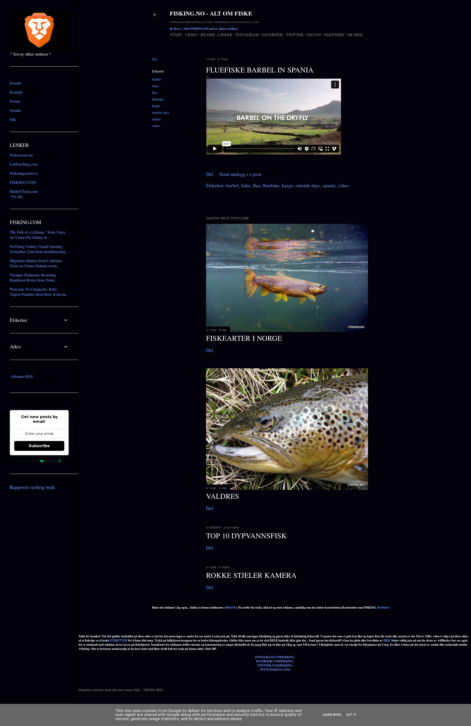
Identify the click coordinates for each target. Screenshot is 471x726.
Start (176, 34)
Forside (15, 82)
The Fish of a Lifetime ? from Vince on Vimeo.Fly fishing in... (37, 234)
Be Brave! (384, 607)
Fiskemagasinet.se (24, 173)
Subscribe (39, 445)
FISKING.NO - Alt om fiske (211, 13)
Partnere (334, 34)
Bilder (207, 34)
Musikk (355, 34)
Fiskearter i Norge (244, 338)
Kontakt (16, 92)
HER (386, 640)
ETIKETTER (118, 640)
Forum (15, 101)
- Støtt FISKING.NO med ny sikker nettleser (204, 29)
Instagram (247, 34)
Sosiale (15, 110)
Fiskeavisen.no (21, 154)
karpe (156, 105)
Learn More (331, 714)
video (156, 125)
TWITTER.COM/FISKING (274, 665)
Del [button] (154, 59)
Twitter (294, 34)
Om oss (313, 34)
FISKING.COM (23, 182)
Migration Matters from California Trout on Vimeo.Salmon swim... (36, 263)
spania (156, 119)
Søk (13, 119)
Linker (225, 34)
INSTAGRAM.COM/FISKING (274, 657)
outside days (160, 112)
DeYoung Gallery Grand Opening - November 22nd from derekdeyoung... (39, 249)
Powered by (27, 461)
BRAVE (231, 607)
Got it (351, 714)
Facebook (272, 34)
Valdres (222, 496)
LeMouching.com (24, 164)
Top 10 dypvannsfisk (246, 535)
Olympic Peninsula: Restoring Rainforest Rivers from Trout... (33, 277)
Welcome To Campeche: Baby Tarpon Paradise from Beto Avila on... (39, 291)
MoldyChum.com (23, 191)
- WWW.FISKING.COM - (274, 670)
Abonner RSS (22, 376)
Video (191, 34)
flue (154, 92)
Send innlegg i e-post (240, 174)
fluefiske (158, 99)
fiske (155, 86)
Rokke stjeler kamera (251, 575)
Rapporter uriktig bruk (32, 487)
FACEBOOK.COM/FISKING (274, 661)
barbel (156, 79)
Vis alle (17, 196)
